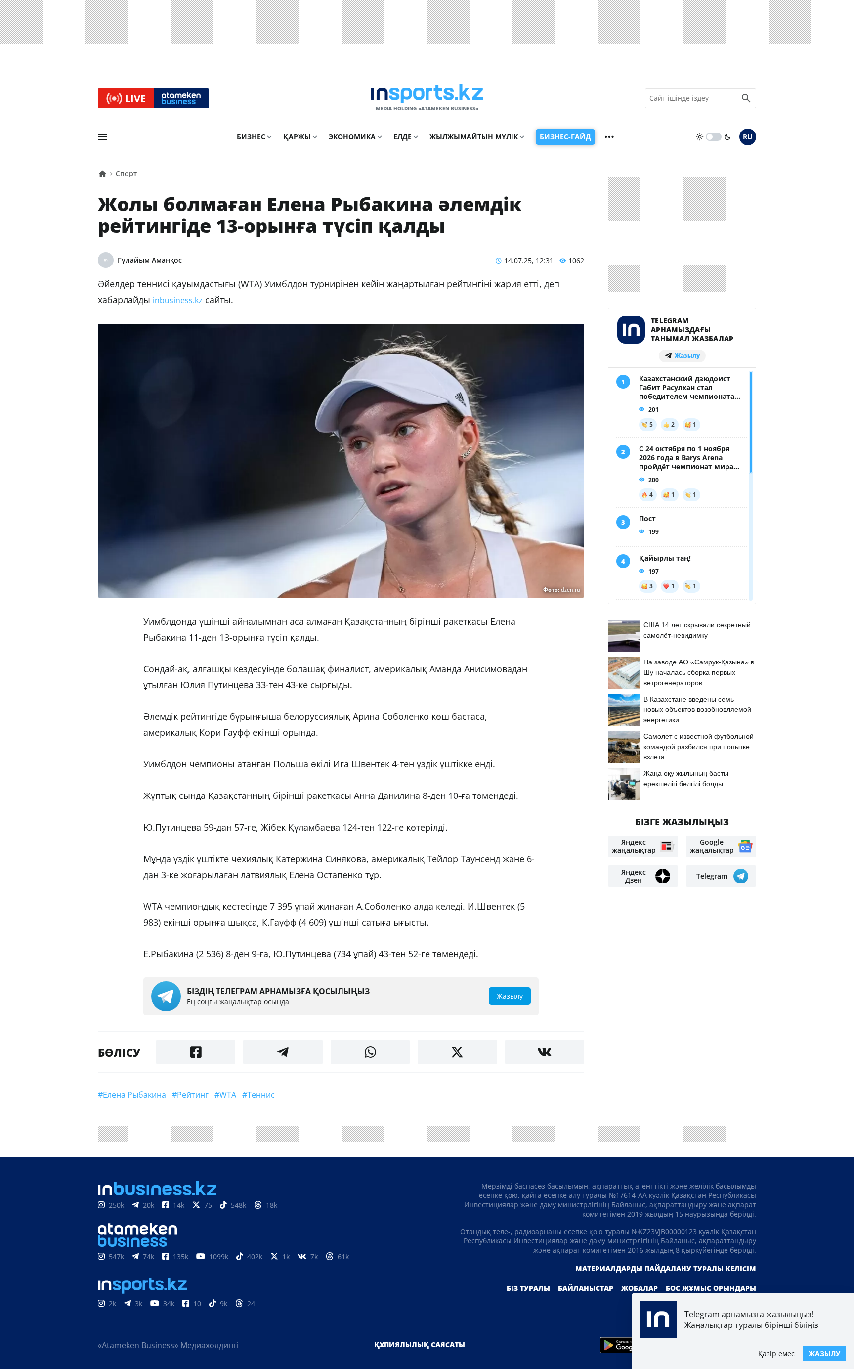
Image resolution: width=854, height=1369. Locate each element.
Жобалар (639, 1288)
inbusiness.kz (178, 300)
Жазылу (824, 1353)
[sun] (700, 137)
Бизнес (251, 136)
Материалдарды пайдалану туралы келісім (665, 1268)
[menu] (102, 137)
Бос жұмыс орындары (711, 1288)
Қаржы (297, 136)
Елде (402, 136)
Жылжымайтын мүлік (473, 136)
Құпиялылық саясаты (419, 1344)
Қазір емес (776, 1353)
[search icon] (746, 98)
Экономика (352, 136)
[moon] (727, 137)
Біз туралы (528, 1288)
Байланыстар (585, 1288)
